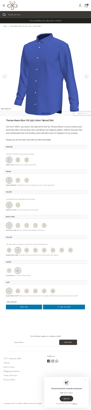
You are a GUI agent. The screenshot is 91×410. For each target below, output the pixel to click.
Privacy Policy (9, 380)
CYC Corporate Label (12, 358)
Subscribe (68, 342)
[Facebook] (48, 361)
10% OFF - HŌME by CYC (45, 21)
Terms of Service (10, 375)
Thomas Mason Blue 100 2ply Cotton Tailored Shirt (25, 26)
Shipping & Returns (12, 371)
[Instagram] (52, 361)
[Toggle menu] (3, 5)
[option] (45, 20)
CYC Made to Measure (22, 403)
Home (5, 26)
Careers (7, 363)
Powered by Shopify (36, 403)
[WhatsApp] (56, 361)
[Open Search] (4, 14)
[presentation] (9, 147)
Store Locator (9, 367)
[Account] (80, 5)
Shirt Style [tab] (46, 113)
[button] (9, 160)
